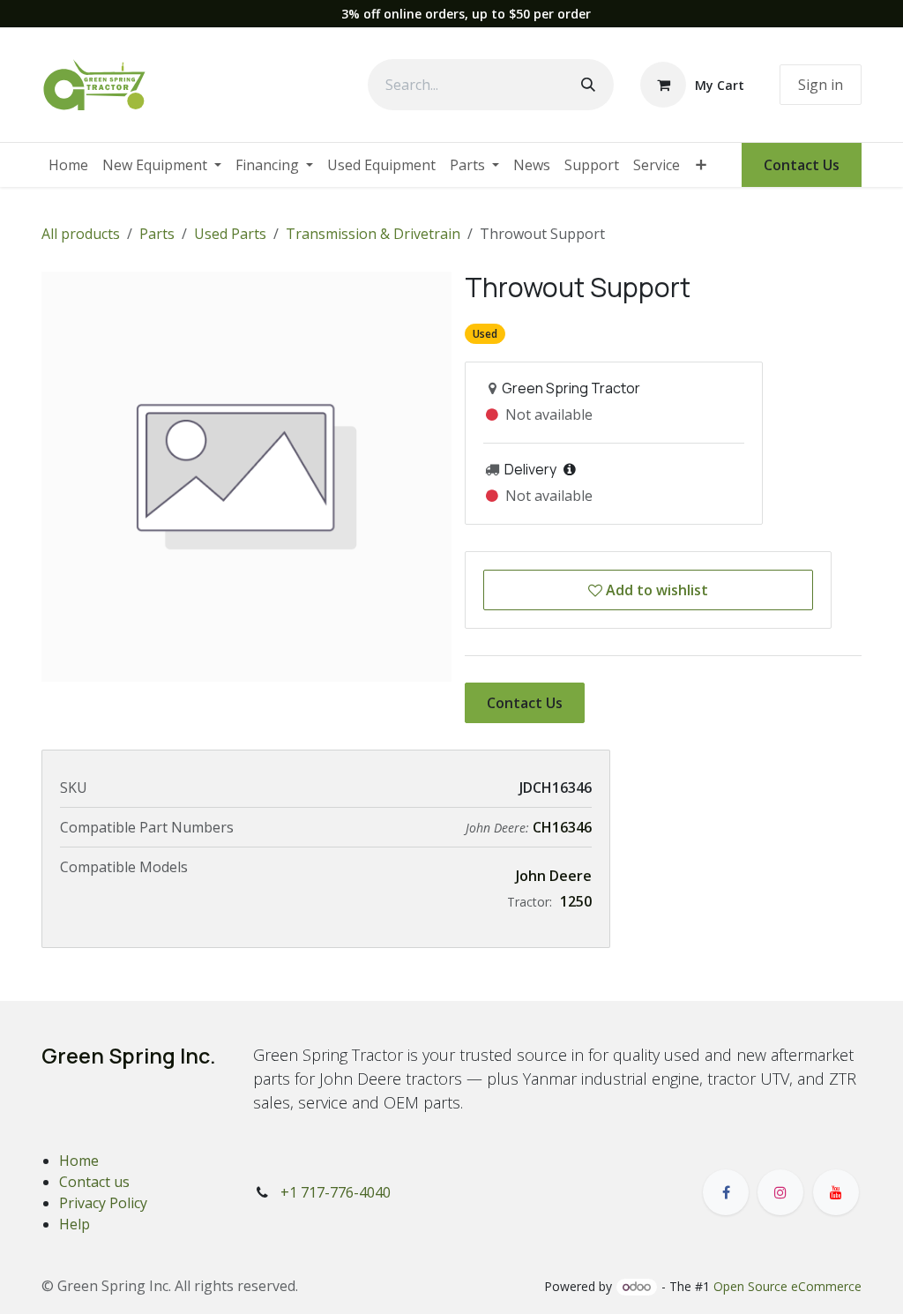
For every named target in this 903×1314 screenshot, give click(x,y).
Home (79, 1160)
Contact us (94, 1181)
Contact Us (802, 165)
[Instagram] (780, 1192)
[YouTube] (836, 1192)
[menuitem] (68, 165)
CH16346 (562, 827)
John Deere (554, 875)
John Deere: (499, 827)
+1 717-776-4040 (335, 1192)
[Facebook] (726, 1192)
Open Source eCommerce (787, 1286)
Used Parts (230, 233)
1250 (576, 901)
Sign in (820, 84)
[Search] (588, 84)
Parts (157, 233)
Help (74, 1224)
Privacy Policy (103, 1203)
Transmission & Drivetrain (373, 233)
